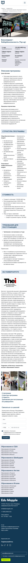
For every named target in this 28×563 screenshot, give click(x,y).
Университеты (9, 8)
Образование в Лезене (7, 465)
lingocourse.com (5, 538)
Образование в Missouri (7, 454)
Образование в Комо (7, 493)
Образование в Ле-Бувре (8, 467)
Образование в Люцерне (8, 462)
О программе (6, 393)
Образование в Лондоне (8, 473)
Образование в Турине (7, 491)
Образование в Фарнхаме (8, 478)
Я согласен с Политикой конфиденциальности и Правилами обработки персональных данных (12, 432)
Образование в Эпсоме (7, 476)
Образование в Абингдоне (8, 480)
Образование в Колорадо (8, 449)
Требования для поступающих (12, 399)
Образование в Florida (7, 451)
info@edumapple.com (7, 508)
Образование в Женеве (7, 460)
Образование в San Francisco (9, 452)
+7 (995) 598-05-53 (6, 511)
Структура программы (10, 395)
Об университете (7, 402)
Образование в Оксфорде (8, 475)
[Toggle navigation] (25, 2)
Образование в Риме (7, 489)
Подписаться (5, 559)
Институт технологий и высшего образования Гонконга (14, 9)
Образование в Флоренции (8, 486)
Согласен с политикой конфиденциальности (14, 556)
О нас (2, 525)
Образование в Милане (7, 487)
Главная (3, 8)
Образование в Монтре (7, 463)
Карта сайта (4, 530)
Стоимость (5, 397)
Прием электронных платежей (9, 528)
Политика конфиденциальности (10, 526)
